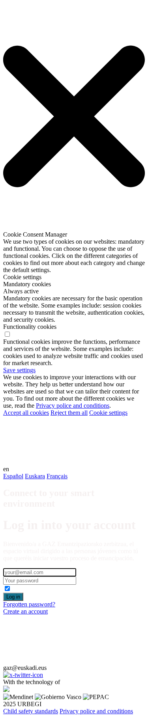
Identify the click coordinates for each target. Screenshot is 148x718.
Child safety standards (30, 711)
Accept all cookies (26, 412)
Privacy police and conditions (72, 405)
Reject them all (69, 412)
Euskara (35, 476)
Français (57, 476)
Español (13, 476)
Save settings (19, 370)
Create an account (25, 611)
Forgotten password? (29, 604)
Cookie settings (108, 412)
